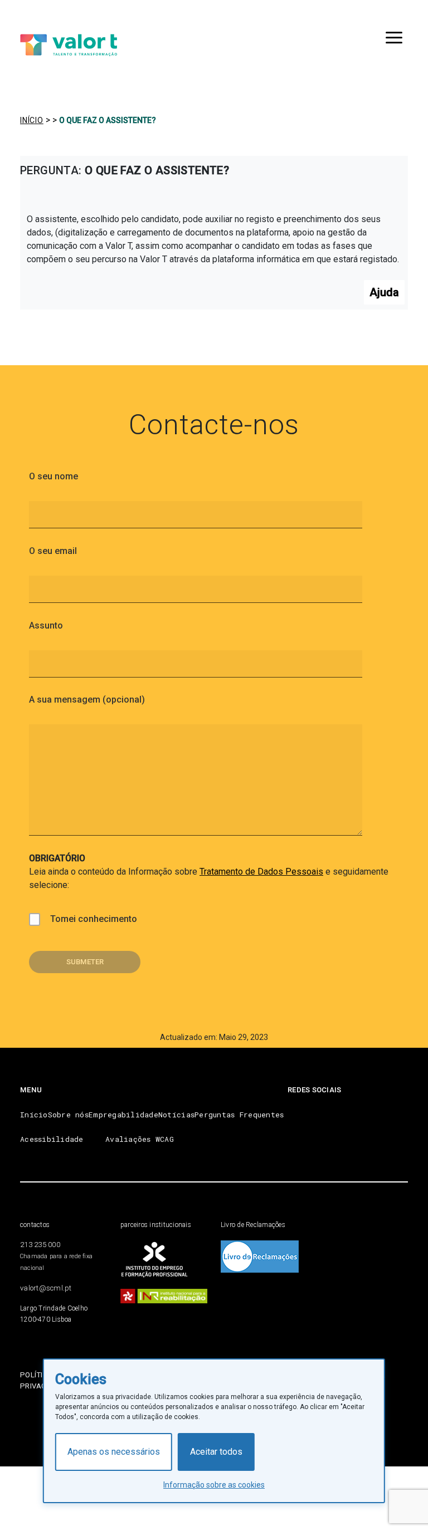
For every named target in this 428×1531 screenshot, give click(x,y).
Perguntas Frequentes (239, 1115)
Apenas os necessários (113, 1451)
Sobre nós (68, 1115)
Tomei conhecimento (93, 919)
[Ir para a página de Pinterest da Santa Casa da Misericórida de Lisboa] (301, 1112)
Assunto (46, 625)
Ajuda (384, 292)
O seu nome (53, 476)
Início (34, 1115)
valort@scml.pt (46, 1288)
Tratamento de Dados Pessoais (261, 871)
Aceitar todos (216, 1451)
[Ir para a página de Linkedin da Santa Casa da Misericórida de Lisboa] (391, 1112)
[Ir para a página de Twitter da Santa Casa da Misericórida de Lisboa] (361, 1112)
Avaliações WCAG (139, 1139)
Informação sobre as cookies (214, 1484)
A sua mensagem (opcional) (87, 699)
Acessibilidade (52, 1139)
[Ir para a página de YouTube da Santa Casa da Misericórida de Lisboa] (331, 1112)
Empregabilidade (123, 1115)
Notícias (176, 1115)
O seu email (53, 551)
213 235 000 (40, 1244)
